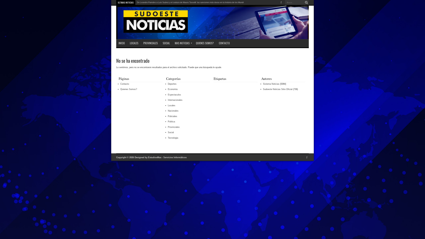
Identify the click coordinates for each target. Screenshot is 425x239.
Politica (171, 121)
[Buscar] (306, 2)
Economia (172, 89)
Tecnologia (173, 138)
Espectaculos (174, 94)
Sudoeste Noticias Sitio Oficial (277, 89)
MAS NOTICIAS (182, 43)
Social (166, 43)
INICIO (122, 43)
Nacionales (173, 111)
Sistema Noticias (271, 84)
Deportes (172, 84)
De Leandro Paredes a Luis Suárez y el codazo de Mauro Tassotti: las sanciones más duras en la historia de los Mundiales (192, 2)
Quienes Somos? (205, 43)
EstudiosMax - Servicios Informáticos (167, 157)
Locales (134, 43)
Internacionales (175, 100)
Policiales (172, 116)
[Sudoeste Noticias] (152, 31)
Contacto (224, 43)
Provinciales (150, 43)
